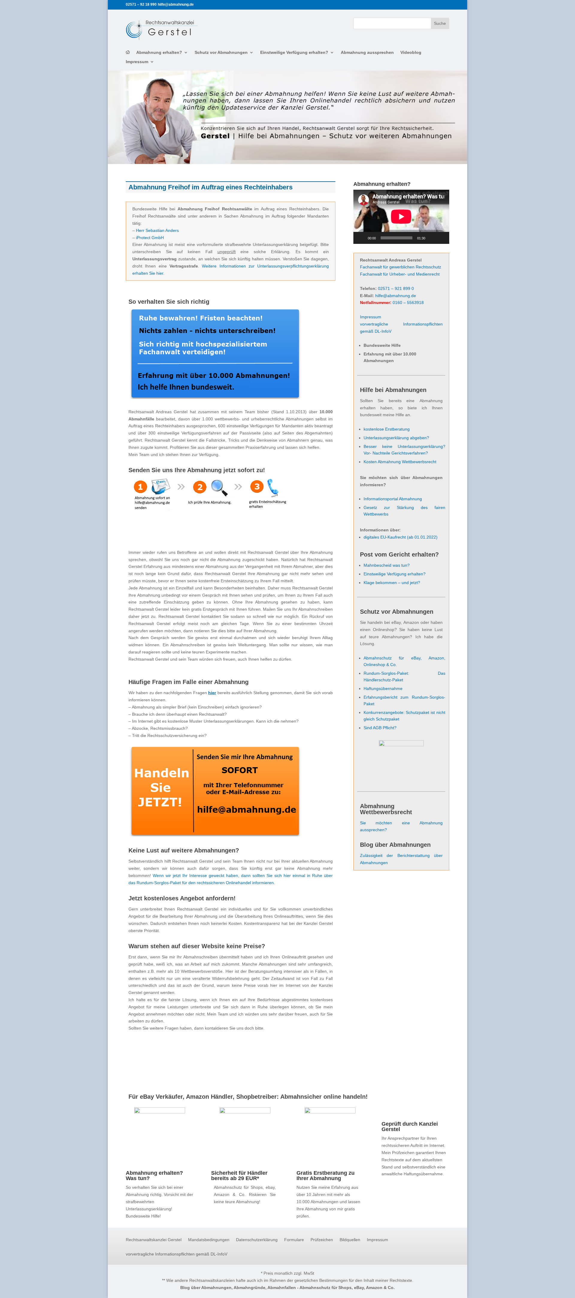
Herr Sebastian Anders (157, 230)
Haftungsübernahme (383, 688)
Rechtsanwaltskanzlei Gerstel (153, 1240)
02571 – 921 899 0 (396, 288)
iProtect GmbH (150, 237)
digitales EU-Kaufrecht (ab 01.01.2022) (401, 537)
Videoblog (410, 52)
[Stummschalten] (432, 238)
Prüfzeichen (322, 1240)
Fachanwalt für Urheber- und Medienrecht (400, 274)
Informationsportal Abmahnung (393, 498)
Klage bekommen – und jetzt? (392, 582)
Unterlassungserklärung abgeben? (396, 437)
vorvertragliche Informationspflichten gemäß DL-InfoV (176, 1254)
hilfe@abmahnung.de (395, 295)
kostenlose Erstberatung (387, 429)
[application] (401, 217)
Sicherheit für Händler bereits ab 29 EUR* (239, 1175)
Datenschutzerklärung (257, 1240)
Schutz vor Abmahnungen (221, 52)
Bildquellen (350, 1240)
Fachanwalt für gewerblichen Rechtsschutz (400, 267)
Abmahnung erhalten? (159, 52)
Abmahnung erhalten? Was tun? (154, 1175)
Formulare (294, 1240)
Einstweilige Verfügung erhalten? (294, 52)
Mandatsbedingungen (208, 1240)
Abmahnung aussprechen (367, 52)
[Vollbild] (441, 238)
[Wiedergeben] (361, 238)
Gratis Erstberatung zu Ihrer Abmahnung (325, 1175)
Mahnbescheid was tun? (387, 565)
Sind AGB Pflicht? (380, 727)
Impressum (137, 62)
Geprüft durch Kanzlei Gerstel (410, 1126)
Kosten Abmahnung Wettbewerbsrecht (400, 461)
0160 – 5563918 (408, 302)
